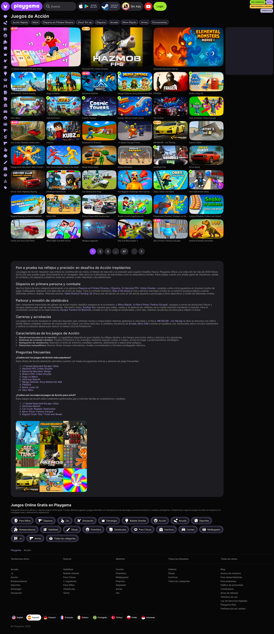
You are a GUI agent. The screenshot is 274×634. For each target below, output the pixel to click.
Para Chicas (69, 577)
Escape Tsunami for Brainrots (75, 309)
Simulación (16, 593)
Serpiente (121, 585)
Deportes (15, 585)
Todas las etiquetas (178, 558)
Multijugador (122, 577)
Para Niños (69, 585)
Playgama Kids (228, 604)
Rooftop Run (89, 307)
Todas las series (229, 558)
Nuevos (67, 558)
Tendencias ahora (20, 558)
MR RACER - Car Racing (170, 321)
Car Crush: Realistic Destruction (38, 408)
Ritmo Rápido (125, 304)
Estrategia (16, 589)
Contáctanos (227, 589)
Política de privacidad (232, 585)
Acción (14, 577)
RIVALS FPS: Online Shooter (36, 374)
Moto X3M (143, 323)
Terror (66, 593)
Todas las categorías (179, 581)
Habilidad (68, 569)
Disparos (116, 288)
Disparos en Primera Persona (93, 288)
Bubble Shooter (71, 573)
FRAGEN (26, 384)
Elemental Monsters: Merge (36, 371)
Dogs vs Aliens (30, 376)
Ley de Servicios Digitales (234, 600)
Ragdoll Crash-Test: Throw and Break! (42, 414)
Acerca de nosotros (231, 573)
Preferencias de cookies (233, 608)
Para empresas (228, 581)
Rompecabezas (19, 581)
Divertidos (121, 573)
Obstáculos (69, 589)
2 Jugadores (69, 581)
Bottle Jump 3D (30, 387)
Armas (119, 589)
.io (12, 573)
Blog (223, 569)
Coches (120, 569)
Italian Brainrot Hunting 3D (78, 293)
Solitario (172, 569)
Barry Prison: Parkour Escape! (152, 304)
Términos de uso (229, 597)
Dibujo (171, 573)
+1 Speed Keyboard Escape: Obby (40, 366)
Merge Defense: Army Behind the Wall (42, 382)
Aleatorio (120, 558)
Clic (118, 593)
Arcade (132, 323)
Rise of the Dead (121, 290)
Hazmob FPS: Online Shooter (140, 288)
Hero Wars (27, 390)
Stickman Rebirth (31, 379)
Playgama (16, 550)
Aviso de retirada (229, 593)
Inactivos (173, 577)
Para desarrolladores (231, 577)
